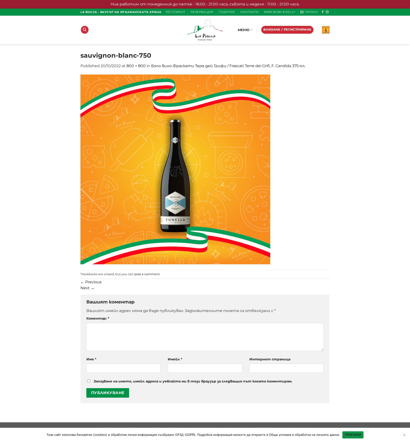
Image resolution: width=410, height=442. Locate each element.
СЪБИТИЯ (227, 12)
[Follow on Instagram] (327, 12)
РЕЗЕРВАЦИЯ (202, 12)
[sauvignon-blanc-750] (175, 169)
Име (91, 359)
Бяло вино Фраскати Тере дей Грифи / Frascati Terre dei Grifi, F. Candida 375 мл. (228, 66)
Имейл (175, 359)
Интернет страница (269, 359)
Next (87, 288)
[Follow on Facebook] (322, 12)
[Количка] (326, 30)
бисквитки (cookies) (92, 435)
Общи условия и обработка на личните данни (304, 435)
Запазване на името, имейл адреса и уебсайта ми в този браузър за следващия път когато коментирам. (193, 381)
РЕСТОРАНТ (175, 12)
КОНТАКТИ (249, 12)
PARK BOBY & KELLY (279, 12)
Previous (91, 282)
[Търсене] (85, 30)
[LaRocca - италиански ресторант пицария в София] (205, 30)
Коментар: (97, 318)
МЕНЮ (244, 30)
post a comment (147, 274)
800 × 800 (136, 66)
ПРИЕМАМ (353, 435)
